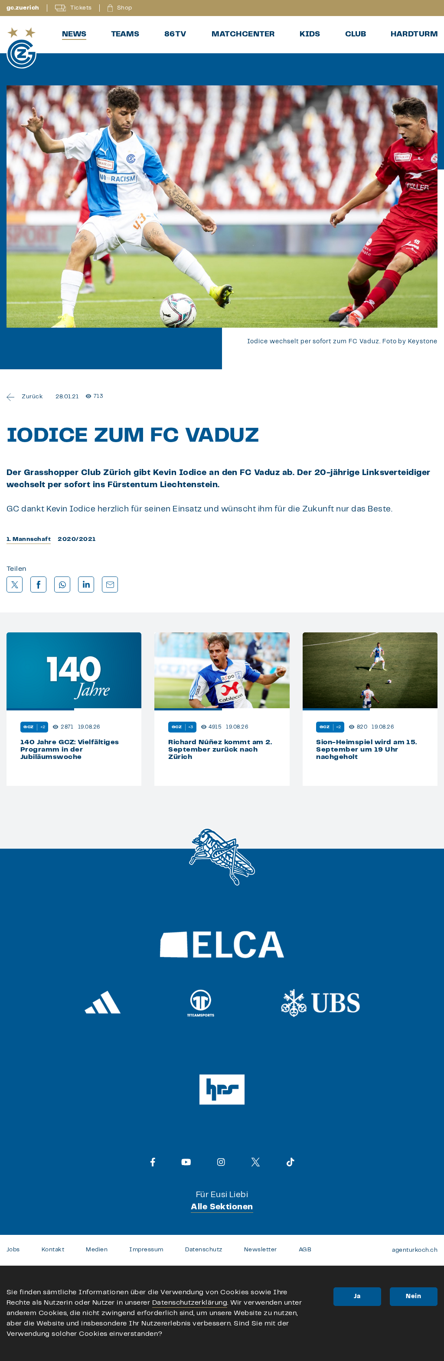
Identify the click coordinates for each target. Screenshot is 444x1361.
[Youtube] (186, 1162)
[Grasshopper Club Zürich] (21, 47)
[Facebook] (153, 1162)
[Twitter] (256, 1162)
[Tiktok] (290, 1162)
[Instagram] (221, 1162)
